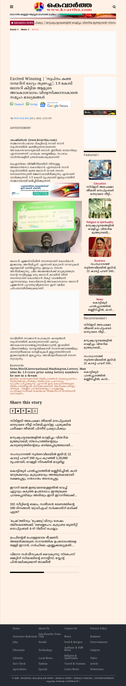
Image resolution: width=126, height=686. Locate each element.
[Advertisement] (63, 52)
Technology (45, 650)
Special (43, 669)
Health (43, 642)
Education (19, 650)
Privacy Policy (98, 628)
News (24, 29)
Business (95, 636)
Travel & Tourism (74, 663)
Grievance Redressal (25, 636)
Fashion (43, 663)
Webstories (96, 669)
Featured (90, 155)
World (35, 29)
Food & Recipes (73, 642)
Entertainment (99, 642)
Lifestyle (18, 658)
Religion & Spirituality (71, 657)
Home (13, 29)
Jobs (15, 642)
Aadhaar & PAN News (73, 649)
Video (93, 658)
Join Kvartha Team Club (50, 635)
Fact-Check (19, 663)
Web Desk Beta (22, 118)
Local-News (45, 658)
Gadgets (95, 650)
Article (94, 663)
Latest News (71, 669)
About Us (44, 628)
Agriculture (20, 669)
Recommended (94, 318)
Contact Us (70, 628)
